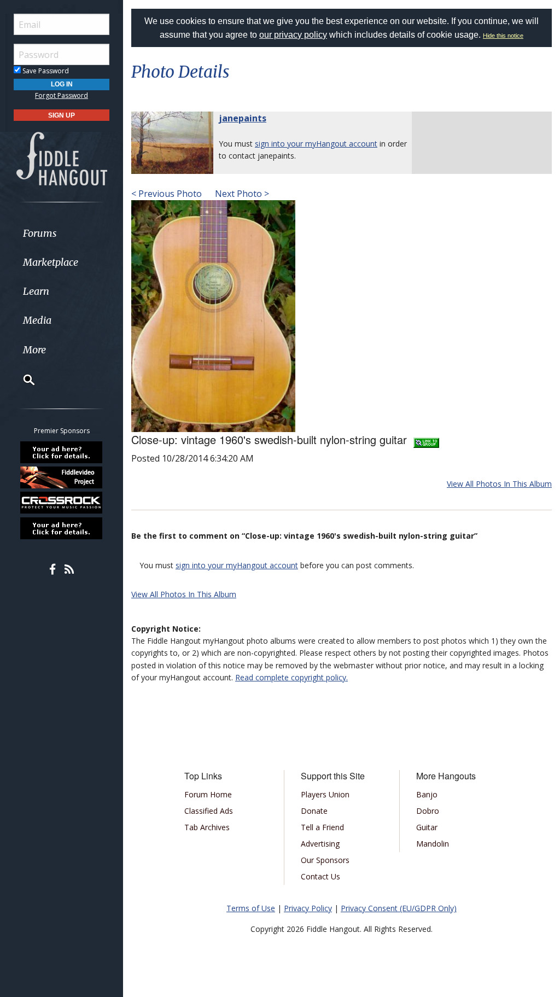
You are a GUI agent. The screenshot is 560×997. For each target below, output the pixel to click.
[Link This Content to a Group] (426, 439)
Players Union (325, 794)
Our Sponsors (325, 860)
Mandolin (432, 843)
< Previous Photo (166, 194)
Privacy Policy (308, 908)
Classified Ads (208, 811)
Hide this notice (503, 35)
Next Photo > (241, 194)
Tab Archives (207, 827)
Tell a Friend (322, 827)
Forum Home (208, 794)
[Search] (22, 379)
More (34, 349)
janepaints (242, 118)
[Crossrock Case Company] (61, 502)
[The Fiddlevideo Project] (61, 477)
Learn (36, 291)
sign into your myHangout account (316, 143)
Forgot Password (61, 95)
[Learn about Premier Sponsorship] (61, 451)
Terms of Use (250, 908)
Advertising (320, 843)
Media (37, 320)
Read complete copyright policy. (291, 677)
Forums (40, 233)
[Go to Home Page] (61, 158)
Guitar (427, 827)
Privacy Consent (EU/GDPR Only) (399, 908)
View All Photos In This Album (499, 484)
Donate (314, 811)
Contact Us (320, 876)
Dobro (427, 811)
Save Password (45, 70)
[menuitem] (61, 233)
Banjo (427, 794)
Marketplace (50, 262)
